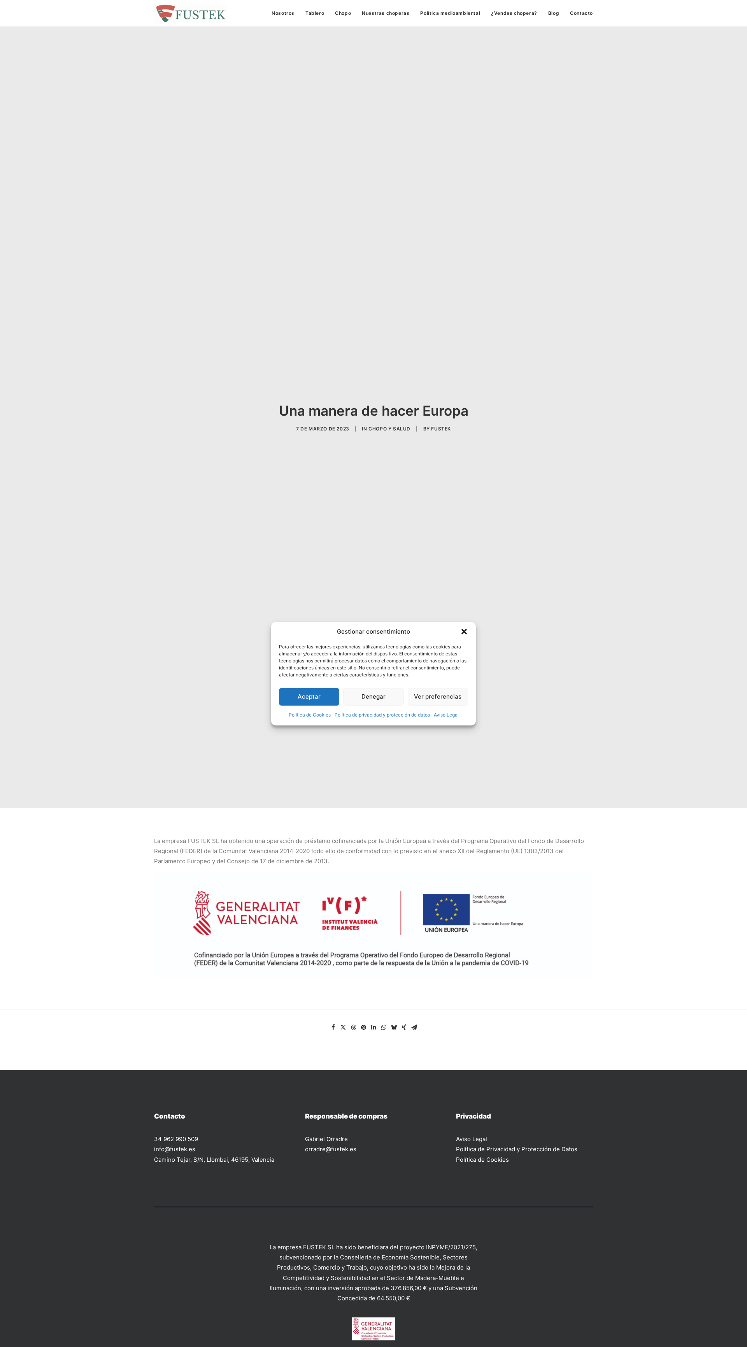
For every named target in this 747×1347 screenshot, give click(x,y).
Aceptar (309, 696)
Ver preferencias (437, 696)
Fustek (441, 429)
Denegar (373, 696)
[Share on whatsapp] (383, 1027)
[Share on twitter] (343, 1027)
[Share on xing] (404, 1027)
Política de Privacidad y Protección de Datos (516, 1149)
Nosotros (283, 13)
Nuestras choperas (385, 13)
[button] (464, 631)
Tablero (314, 13)
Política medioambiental (450, 13)
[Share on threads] (353, 1027)
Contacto (581, 13)
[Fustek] (190, 13)
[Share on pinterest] (363, 1027)
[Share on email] (414, 1027)
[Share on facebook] (333, 1027)
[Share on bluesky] (393, 1027)
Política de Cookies (310, 714)
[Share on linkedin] (373, 1027)
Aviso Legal (446, 714)
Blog (553, 13)
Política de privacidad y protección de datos (382, 714)
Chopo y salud (389, 429)
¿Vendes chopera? (514, 13)
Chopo (343, 13)
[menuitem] (286, 13)
